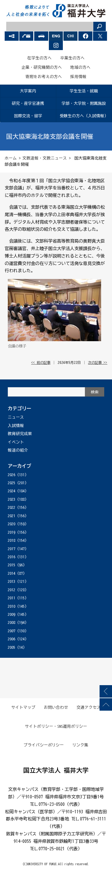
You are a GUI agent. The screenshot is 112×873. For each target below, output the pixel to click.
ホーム (11, 158)
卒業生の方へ (72, 58)
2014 (11, 573)
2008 (11, 622)
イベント (16, 442)
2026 (11, 475)
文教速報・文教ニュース (44, 158)
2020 (11, 524)
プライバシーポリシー (44, 745)
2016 (11, 557)
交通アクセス (89, 707)
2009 (11, 614)
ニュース (16, 417)
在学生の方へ (39, 58)
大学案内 (28, 91)
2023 (11, 499)
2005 (11, 647)
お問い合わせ (56, 707)
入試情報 (16, 426)
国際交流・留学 (28, 116)
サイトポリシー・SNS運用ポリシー (56, 726)
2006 (11, 639)
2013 (11, 581)
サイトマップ (23, 707)
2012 (11, 590)
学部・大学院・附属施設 (84, 103)
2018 (11, 540)
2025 (11, 483)
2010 (11, 606)
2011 (11, 598)
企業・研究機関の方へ (41, 67)
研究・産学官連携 (28, 103)
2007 (11, 631)
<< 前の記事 (40, 362)
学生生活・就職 (84, 91)
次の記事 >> (97, 362)
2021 (11, 516)
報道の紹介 (18, 450)
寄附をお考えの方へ (44, 77)
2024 (11, 491)
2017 (11, 549)
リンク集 (80, 745)
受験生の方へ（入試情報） (84, 116)
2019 (11, 532)
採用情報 (78, 77)
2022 (11, 507)
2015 (11, 565)
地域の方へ (80, 67)
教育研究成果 (20, 434)
